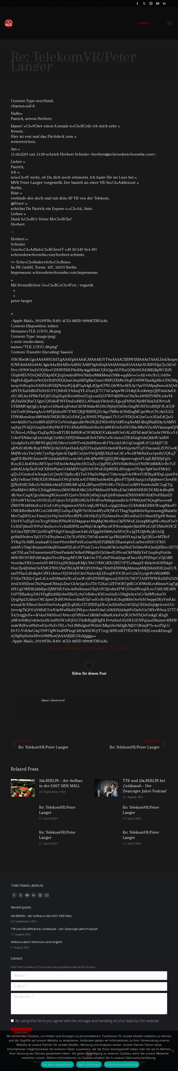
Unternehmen (73, 648)
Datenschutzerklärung (121, 1064)
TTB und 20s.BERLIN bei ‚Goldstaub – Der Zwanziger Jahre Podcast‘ (145, 785)
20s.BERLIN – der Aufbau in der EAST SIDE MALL (60, 783)
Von (96, 648)
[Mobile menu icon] (169, 23)
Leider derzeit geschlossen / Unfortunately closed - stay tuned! (67, 3)
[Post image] (23, 788)
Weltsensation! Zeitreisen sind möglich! (36, 942)
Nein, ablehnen (89, 1064)
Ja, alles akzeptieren (57, 1064)
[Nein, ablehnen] (172, 1051)
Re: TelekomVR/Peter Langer (57, 810)
